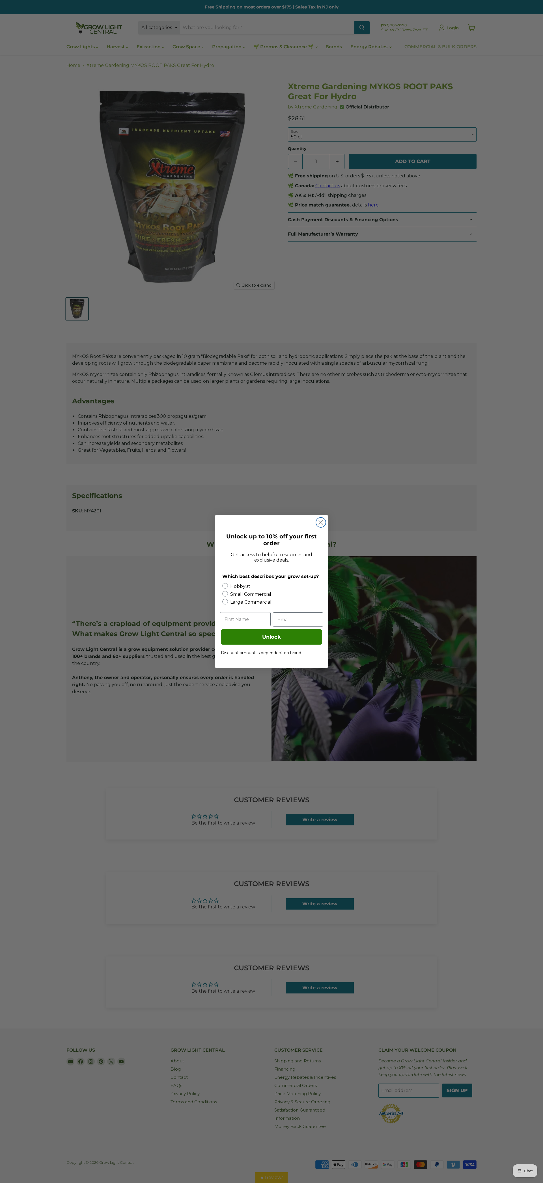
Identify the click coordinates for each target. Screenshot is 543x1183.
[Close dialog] (321, 522)
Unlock (271, 637)
